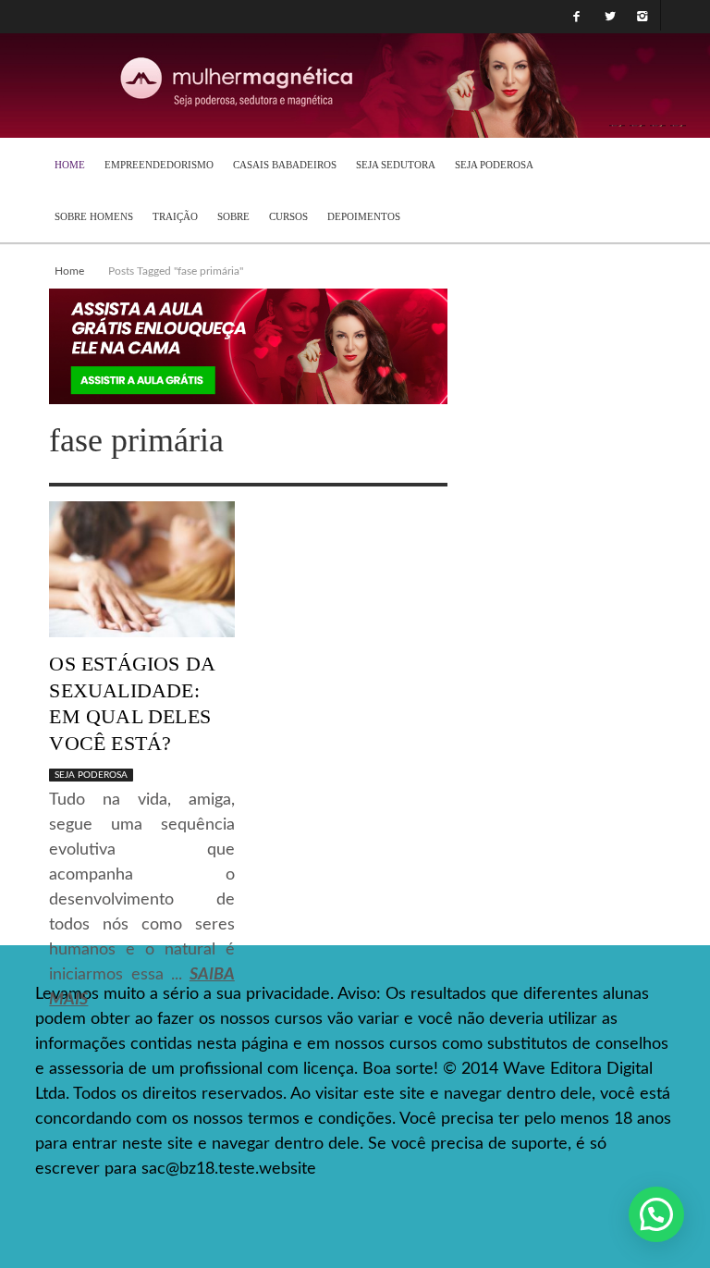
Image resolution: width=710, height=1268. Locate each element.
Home (69, 271)
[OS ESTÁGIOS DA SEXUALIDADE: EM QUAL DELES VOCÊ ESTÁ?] (141, 568)
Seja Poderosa (91, 775)
